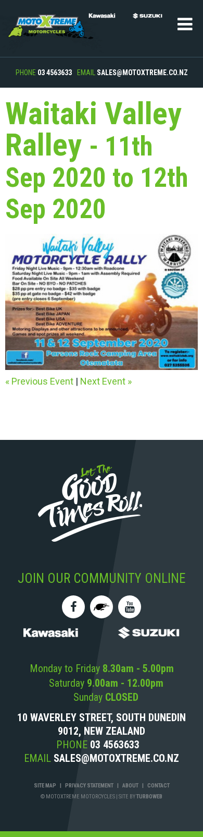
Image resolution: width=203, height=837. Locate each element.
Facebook (73, 606)
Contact (158, 785)
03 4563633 (54, 72)
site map (45, 785)
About (130, 785)
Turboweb (149, 796)
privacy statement (89, 785)
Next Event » (106, 381)
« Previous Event (39, 381)
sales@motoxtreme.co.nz (142, 72)
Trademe (101, 606)
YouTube (129, 606)
